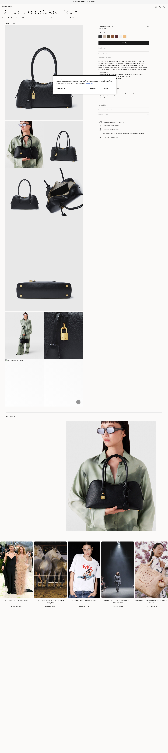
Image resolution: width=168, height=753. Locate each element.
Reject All (105, 88)
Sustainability (102, 105)
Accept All (93, 88)
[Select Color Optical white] (120, 36)
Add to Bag (123, 43)
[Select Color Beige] (104, 36)
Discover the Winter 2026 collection (84, 1)
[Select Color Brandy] (112, 36)
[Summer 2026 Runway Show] (117, 570)
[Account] (160, 7)
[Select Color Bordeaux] (116, 36)
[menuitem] (10, 18)
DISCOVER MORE (16, 606)
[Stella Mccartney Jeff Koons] (84, 570)
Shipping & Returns (103, 114)
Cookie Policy (89, 83)
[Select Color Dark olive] (108, 36)
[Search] (156, 7)
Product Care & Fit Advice (105, 110)
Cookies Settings (61, 88)
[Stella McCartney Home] (40, 12)
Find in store (102, 48)
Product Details (102, 54)
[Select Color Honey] (124, 36)
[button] (44, 72)
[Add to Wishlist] (148, 26)
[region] (84, 84)
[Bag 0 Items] (164, 7)
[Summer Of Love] (151, 570)
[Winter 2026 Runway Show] (50, 570)
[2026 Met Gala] (16, 570)
